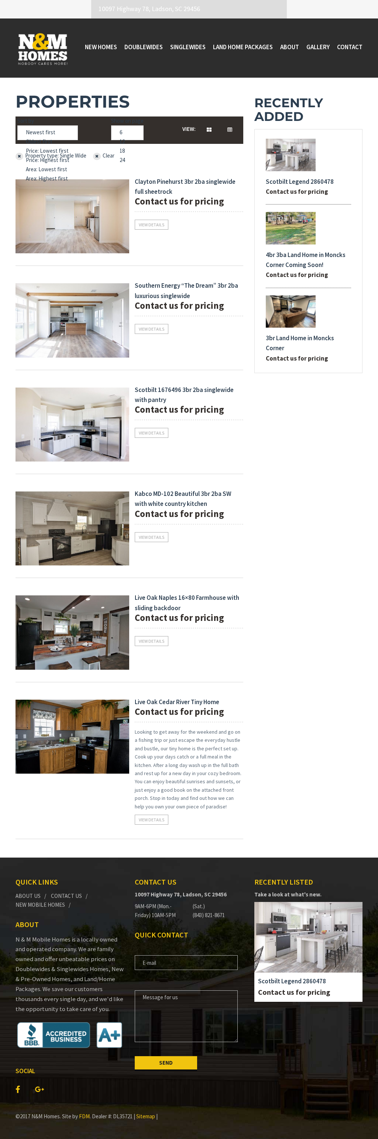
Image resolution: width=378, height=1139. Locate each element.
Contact (349, 47)
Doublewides (143, 47)
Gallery (318, 47)
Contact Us (66, 895)
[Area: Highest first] (47, 178)
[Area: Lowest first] (47, 169)
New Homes (101, 47)
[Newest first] (47, 132)
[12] (127, 141)
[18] (127, 151)
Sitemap (145, 1116)
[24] (127, 160)
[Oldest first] (47, 141)
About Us (28, 895)
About (289, 47)
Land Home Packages (243, 47)
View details (151, 224)
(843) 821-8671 (209, 915)
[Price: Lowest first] (47, 151)
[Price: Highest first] (47, 160)
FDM (84, 1116)
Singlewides (188, 47)
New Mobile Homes (40, 904)
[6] (127, 132)
